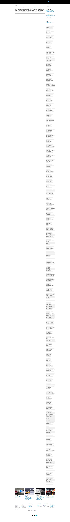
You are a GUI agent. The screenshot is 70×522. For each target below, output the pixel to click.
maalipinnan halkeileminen (50, 279)
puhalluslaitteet (49, 130)
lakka (50, 32)
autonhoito (52, 146)
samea (50, 327)
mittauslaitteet (48, 124)
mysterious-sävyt (49, 475)
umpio (47, 327)
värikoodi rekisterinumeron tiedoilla (49, 416)
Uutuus (52, 165)
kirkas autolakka (49, 63)
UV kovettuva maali (49, 295)
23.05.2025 (37, 495)
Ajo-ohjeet (38, 505)
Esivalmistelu (48, 160)
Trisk (47, 161)
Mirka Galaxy (52, 185)
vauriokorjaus (48, 473)
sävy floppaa (48, 449)
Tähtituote (48, 13)
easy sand (47, 374)
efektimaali (48, 312)
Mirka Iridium (52, 422)
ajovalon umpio (48, 247)
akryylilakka (48, 64)
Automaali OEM (48, 433)
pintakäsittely (48, 116)
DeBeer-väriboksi (49, 115)
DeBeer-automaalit (49, 27)
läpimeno (47, 237)
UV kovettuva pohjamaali (50, 294)
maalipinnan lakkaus (49, 80)
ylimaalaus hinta (49, 290)
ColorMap (48, 393)
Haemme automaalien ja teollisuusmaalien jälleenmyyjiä (25, 6)
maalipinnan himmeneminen (50, 274)
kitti (53, 38)
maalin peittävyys (49, 460)
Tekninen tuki (24, 507)
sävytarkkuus (48, 332)
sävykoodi (48, 386)
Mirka (52, 51)
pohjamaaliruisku (49, 224)
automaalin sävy (49, 454)
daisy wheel (52, 237)
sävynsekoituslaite (49, 233)
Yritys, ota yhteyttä (16, 509)
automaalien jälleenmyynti (48, 60)
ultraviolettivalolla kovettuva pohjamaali (49, 305)
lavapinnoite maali (49, 207)
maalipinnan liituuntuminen (48, 269)
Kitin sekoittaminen (49, 89)
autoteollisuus (48, 126)
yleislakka (48, 182)
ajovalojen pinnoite (49, 322)
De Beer (52, 31)
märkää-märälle (49, 444)
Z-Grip (53, 369)
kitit (53, 52)
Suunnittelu (23, 505)
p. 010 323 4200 (45, 503)
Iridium (47, 422)
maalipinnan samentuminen (50, 263)
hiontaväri (48, 366)
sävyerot (52, 275)
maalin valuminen (49, 261)
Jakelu (23, 504)
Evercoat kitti (48, 370)
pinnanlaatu (48, 284)
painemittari (48, 218)
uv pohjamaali (48, 303)
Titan (47, 120)
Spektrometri (48, 350)
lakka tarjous (48, 74)
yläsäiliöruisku (48, 43)
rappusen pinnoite (49, 203)
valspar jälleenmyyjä (49, 228)
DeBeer (47, 26)
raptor (47, 202)
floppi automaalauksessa (50, 450)
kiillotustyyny (48, 354)
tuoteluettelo (48, 396)
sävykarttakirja (49, 381)
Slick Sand (48, 375)
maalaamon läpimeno (49, 94)
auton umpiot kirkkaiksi (50, 318)
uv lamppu (48, 84)
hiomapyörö (48, 51)
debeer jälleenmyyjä (49, 229)
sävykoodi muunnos (49, 392)
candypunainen (48, 438)
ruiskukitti (48, 371)
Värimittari (53, 85)
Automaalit (20, 3)
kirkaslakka (48, 33)
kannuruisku (48, 219)
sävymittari (48, 119)
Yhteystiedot (51, 3)
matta (47, 186)
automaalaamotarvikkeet (50, 135)
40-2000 (47, 185)
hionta (52, 443)
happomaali (48, 256)
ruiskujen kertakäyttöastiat (49, 340)
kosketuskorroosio (49, 278)
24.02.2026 (16, 495)
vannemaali (51, 172)
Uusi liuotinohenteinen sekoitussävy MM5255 (50, 497)
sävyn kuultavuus (49, 459)
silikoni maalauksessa (49, 280)
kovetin (53, 240)
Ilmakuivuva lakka (49, 36)
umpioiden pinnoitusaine (50, 313)
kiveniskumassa (48, 361)
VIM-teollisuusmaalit (49, 482)
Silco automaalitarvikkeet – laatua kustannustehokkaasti (50, 11)
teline (52, 366)
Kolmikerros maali (49, 429)
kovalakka (48, 474)
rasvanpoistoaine (49, 406)
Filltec (53, 160)
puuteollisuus (48, 125)
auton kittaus (48, 69)
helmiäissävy (48, 455)
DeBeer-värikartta (49, 41)
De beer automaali (49, 37)
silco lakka (48, 106)
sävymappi (48, 388)
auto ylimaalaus (49, 289)
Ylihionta (52, 150)
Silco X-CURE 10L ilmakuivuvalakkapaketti (49, 7)
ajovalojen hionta (49, 308)
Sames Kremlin (51, 120)
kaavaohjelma (48, 38)
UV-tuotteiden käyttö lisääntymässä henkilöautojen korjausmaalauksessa (50, 19)
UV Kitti (50, 161)
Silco (47, 28)
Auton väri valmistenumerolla (49, 427)
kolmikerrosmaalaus (49, 379)
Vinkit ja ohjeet (48, 17)
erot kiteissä (48, 448)
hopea (47, 172)
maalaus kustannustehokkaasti (50, 470)
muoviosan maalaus (49, 193)
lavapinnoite (52, 58)
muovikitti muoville (49, 70)
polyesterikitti (48, 42)
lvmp (52, 219)
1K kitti (47, 90)
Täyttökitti (51, 90)
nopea (51, 181)
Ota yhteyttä (30, 506)
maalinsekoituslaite (49, 236)
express (52, 371)
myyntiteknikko (48, 401)
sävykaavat (48, 336)
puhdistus (47, 140)
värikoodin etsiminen (49, 414)
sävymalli (52, 386)
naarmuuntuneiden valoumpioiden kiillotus (50, 315)
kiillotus (47, 146)
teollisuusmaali (48, 101)
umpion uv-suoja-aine (49, 323)
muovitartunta (48, 175)
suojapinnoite (48, 213)
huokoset (47, 275)
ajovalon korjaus (49, 328)
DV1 (49, 91)
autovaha (47, 139)
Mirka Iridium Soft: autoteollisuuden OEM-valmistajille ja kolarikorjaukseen (50, 14)
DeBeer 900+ (48, 31)
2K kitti (47, 345)
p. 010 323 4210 (39, 503)
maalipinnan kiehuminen (50, 262)
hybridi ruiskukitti (49, 331)
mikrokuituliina (48, 440)
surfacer (51, 171)
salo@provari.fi (39, 504)
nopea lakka (48, 95)
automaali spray (49, 411)
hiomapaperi (48, 99)
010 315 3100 (51, 1)
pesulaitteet (48, 129)
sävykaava (48, 85)
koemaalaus (48, 403)
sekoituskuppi (48, 105)
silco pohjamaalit (49, 365)
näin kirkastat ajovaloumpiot (48, 317)
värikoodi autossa (49, 466)
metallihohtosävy (49, 114)
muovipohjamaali (49, 176)
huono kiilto (48, 266)
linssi (53, 327)
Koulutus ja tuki (40, 3)
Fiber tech (52, 374)
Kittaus (47, 162)
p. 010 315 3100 (30, 503)
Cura (47, 121)
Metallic (47, 171)
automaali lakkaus (49, 75)
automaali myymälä (49, 192)
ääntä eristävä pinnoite (50, 204)
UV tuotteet (53, 84)
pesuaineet (48, 439)
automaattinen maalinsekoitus (48, 235)
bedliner (52, 214)
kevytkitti (52, 111)
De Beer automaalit (49, 424)
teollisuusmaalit (49, 344)
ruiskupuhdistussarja (49, 217)
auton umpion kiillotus (50, 321)
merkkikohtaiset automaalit (49, 258)
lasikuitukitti (48, 53)
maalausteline (48, 104)
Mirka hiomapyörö (49, 96)
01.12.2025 (26, 495)
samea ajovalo (48, 249)
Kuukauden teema (49, 9)
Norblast (50, 121)
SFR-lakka (48, 397)
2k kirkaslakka (48, 79)
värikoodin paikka (49, 110)
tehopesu (47, 198)
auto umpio (48, 244)
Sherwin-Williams (49, 187)
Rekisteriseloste (41, 520)
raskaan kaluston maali (50, 445)
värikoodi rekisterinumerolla (49, 462)
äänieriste (48, 214)
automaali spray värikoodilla (49, 412)
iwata (53, 337)
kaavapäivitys (48, 337)
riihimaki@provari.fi (52, 505)
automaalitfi (48, 155)
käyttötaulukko (49, 398)
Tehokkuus (52, 56)
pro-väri (52, 129)
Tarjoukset (48, 6)
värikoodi (48, 111)
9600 (51, 408)
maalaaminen (52, 254)
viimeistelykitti (48, 369)
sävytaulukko (48, 387)
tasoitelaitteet (48, 136)
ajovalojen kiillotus (49, 326)
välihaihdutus (48, 240)
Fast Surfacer (48, 167)
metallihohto (48, 453)
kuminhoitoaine (48, 199)
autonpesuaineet (49, 145)
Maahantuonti (24, 503)
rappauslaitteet (48, 131)
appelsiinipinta (48, 273)
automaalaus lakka (49, 100)
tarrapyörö (48, 443)
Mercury (52, 119)
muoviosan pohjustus (49, 194)
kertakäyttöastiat (49, 376)
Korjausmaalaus (49, 48)
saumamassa (48, 359)
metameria (48, 267)
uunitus (47, 181)
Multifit (47, 57)
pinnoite (47, 58)
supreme (51, 177)
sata (47, 338)
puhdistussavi (48, 356)
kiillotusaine (48, 355)
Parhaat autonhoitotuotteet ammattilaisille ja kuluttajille (28, 498)
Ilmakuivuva (48, 166)
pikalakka (47, 47)
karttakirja (53, 393)
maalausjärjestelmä (49, 478)
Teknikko (47, 408)
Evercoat (47, 56)
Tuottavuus (48, 165)
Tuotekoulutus (24, 506)
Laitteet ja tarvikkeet (33, 3)
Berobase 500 (48, 255)
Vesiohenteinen (48, 170)
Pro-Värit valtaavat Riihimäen (50, 22)
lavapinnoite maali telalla (50, 208)
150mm (51, 57)
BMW (47, 467)
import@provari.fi (30, 504)
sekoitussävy (48, 156)
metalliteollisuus (49, 134)
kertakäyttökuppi (49, 333)
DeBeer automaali (49, 52)
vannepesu (52, 139)
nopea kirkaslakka (49, 407)
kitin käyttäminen (49, 349)
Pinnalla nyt (46, 3)
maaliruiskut (48, 46)
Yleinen (47, 21)
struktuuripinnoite (49, 212)
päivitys (53, 155)
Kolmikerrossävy (49, 430)
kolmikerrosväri (49, 380)
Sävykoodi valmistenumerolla (49, 418)
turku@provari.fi (45, 504)
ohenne (47, 241)
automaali (51, 28)
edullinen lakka (48, 65)
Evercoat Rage (48, 402)
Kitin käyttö (48, 423)
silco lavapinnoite (49, 209)
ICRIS (47, 32)
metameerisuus (48, 270)
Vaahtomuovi (48, 151)
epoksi (47, 177)
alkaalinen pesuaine (49, 197)
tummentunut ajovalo (49, 248)
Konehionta (48, 150)
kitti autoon (48, 68)
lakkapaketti (48, 109)
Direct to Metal (48, 481)
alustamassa (48, 360)
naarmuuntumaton (49, 180)
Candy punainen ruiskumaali (48, 432)
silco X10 (47, 254)
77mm (52, 182)
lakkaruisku (48, 223)
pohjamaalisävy (48, 458)
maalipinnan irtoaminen (50, 285)
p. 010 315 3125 (52, 504)
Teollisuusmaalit (26, 3)
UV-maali (47, 298)
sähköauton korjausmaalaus (49, 190)
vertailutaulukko (49, 391)
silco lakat (48, 364)
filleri (47, 91)
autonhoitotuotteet (49, 144)
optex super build (49, 309)
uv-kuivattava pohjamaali (48, 300)
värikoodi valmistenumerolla (49, 420)
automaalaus (52, 26)
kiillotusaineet (48, 141)
